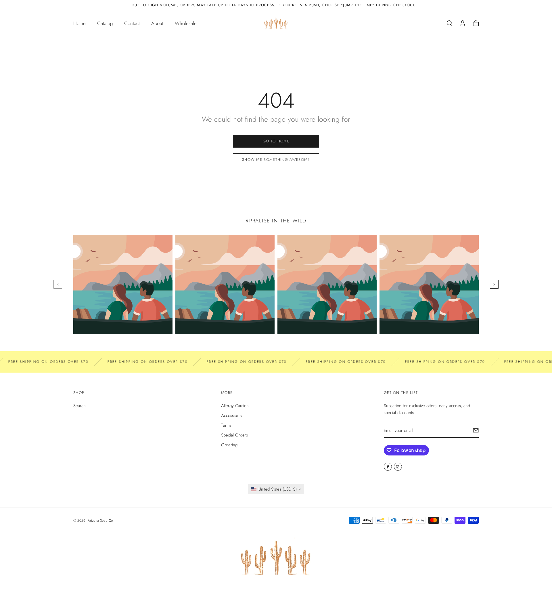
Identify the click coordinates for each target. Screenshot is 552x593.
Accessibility (231, 415)
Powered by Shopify (129, 520)
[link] (276, 141)
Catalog (105, 23)
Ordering (229, 445)
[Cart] (476, 23)
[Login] (463, 23)
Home (79, 23)
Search (79, 406)
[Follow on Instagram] (398, 467)
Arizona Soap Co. (101, 520)
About (157, 23)
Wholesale (186, 23)
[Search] (450, 23)
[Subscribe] (476, 430)
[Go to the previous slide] (57, 284)
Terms (226, 425)
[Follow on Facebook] (388, 467)
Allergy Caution (235, 406)
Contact (132, 23)
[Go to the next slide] (494, 284)
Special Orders (234, 435)
